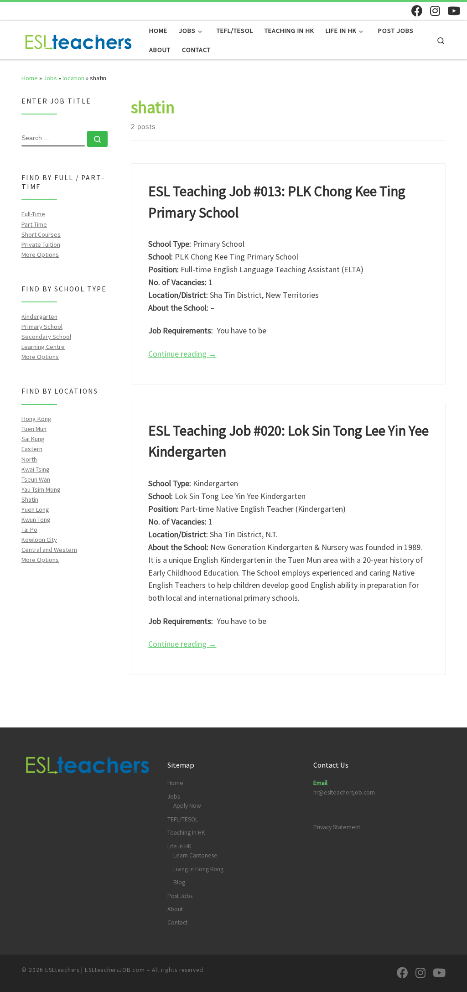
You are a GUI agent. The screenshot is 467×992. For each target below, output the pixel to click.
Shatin (29, 499)
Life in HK (179, 846)
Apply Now (187, 806)
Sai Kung (33, 439)
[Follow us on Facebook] (417, 10)
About (175, 909)
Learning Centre (43, 347)
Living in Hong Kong (198, 869)
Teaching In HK (186, 832)
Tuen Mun (34, 429)
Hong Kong (36, 419)
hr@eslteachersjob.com (344, 792)
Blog (179, 882)
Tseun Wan (35, 479)
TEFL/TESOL (182, 819)
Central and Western (49, 549)
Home (29, 78)
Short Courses (41, 234)
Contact (177, 922)
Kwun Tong (36, 519)
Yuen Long (35, 509)
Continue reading (182, 353)
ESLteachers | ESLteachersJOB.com (95, 970)
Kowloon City (39, 539)
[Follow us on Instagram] (435, 10)
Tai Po (29, 529)
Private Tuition (40, 244)
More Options (40, 254)
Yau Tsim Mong (41, 489)
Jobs (50, 78)
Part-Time (34, 224)
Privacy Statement (336, 827)
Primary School (41, 326)
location (73, 78)
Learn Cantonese (195, 855)
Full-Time (33, 214)
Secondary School (46, 336)
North (29, 459)
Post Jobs (179, 896)
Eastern (31, 449)
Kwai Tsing (35, 469)
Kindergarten (39, 316)
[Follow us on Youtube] (453, 10)
